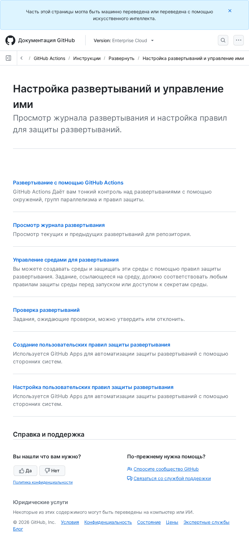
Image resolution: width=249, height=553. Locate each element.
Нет (55, 470)
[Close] (230, 10)
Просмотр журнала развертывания (59, 225)
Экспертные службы (207, 522)
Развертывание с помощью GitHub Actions (68, 182)
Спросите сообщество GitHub (166, 469)
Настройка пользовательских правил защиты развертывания (93, 387)
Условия (70, 522)
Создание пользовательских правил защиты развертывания (91, 344)
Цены (172, 522)
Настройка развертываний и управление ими (193, 58)
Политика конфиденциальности (43, 482)
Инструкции (87, 58)
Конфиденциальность (108, 522)
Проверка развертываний (46, 310)
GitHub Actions (49, 58)
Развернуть (122, 58)
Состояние (149, 522)
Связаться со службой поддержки (172, 478)
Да (29, 470)
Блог (18, 529)
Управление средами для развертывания (66, 259)
